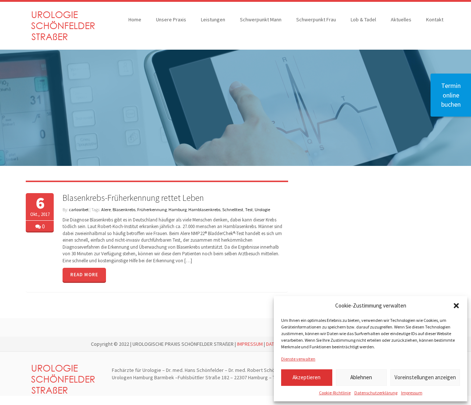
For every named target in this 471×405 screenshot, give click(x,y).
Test (249, 209)
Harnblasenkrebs (204, 209)
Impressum (411, 392)
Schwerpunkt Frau (316, 19)
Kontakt (434, 19)
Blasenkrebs (124, 209)
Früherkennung (152, 209)
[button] (456, 305)
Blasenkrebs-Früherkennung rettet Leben (133, 197)
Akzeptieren (307, 377)
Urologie (262, 209)
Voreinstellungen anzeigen (425, 377)
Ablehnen (361, 377)
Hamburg (178, 209)
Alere (106, 209)
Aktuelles (401, 19)
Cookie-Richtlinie (335, 392)
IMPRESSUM (250, 344)
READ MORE (84, 274)
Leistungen (213, 19)
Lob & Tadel (363, 19)
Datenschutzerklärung (375, 392)
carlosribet (79, 209)
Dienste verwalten (298, 359)
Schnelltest (232, 209)
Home (134, 19)
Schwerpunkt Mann (260, 19)
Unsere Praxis (171, 19)
